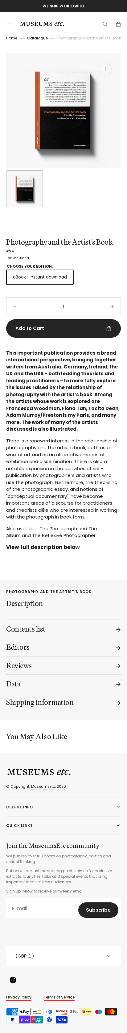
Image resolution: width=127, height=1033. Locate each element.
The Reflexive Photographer (64, 535)
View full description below (43, 547)
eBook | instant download (43, 279)
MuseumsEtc (43, 786)
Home (11, 38)
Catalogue (37, 38)
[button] (8, 24)
